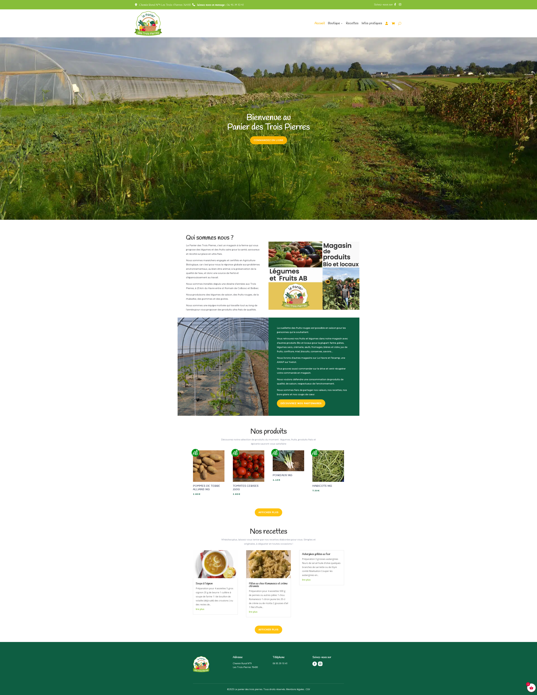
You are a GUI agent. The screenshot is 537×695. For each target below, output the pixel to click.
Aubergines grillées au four (316, 554)
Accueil (320, 23)
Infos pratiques (372, 23)
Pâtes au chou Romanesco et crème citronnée (268, 585)
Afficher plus (268, 512)
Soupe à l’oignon (204, 583)
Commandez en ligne (268, 140)
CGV (308, 689)
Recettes (352, 23)
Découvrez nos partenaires (301, 403)
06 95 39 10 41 (220, 5)
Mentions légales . (295, 689)
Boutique (334, 23)
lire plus (200, 609)
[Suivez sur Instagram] (320, 664)
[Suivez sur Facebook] (314, 664)
